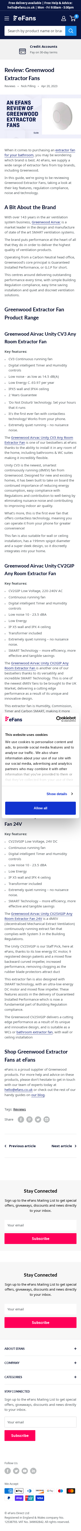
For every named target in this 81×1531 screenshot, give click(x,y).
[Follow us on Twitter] (16, 1471)
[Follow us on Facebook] (7, 1471)
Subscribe (40, 1238)
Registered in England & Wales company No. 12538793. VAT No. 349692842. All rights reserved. (37, 1519)
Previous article (22, 1146)
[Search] (70, 31)
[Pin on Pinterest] (29, 1119)
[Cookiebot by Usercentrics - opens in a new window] (57, 719)
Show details (57, 794)
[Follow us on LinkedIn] (33, 1471)
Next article (62, 1146)
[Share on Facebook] (21, 1119)
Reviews (9, 86)
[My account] (63, 18)
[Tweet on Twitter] (38, 1119)
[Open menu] (6, 18)
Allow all (40, 808)
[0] (73, 18)
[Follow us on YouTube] (25, 1471)
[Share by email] (46, 1119)
